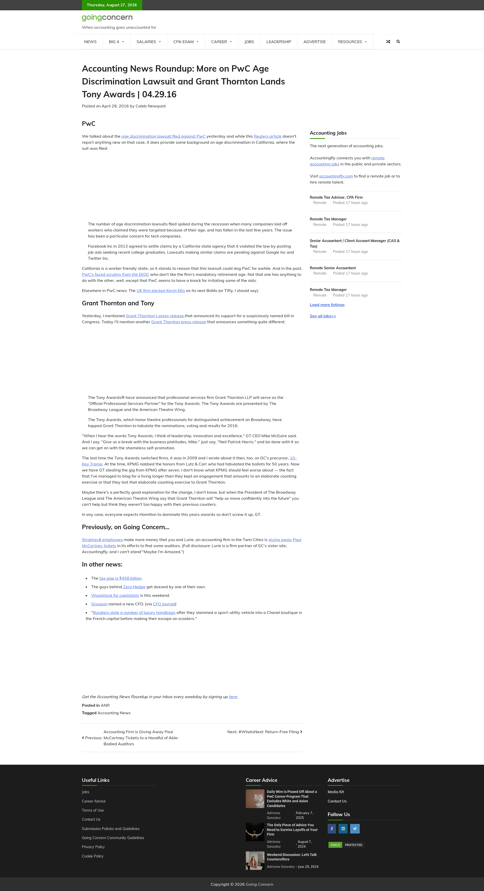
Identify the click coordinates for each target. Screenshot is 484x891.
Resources (350, 41)
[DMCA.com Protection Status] (347, 847)
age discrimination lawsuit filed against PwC (163, 136)
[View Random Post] (388, 41)
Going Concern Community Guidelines (113, 838)
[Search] (398, 41)
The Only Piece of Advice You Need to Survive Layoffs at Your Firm (292, 829)
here (233, 696)
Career (219, 41)
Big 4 (114, 41)
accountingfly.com (336, 176)
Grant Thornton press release (178, 321)
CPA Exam (183, 41)
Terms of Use (93, 810)
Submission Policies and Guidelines (110, 828)
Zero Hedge (134, 586)
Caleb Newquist (151, 105)
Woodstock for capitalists (115, 595)
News (90, 41)
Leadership (278, 41)
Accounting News (114, 712)
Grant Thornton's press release (155, 315)
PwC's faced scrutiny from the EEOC (115, 274)
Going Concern (259, 884)
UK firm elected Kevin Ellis (161, 290)
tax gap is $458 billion (120, 578)
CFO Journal (164, 603)
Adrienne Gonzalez (281, 867)
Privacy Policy (93, 847)
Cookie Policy (93, 856)
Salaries (146, 41)
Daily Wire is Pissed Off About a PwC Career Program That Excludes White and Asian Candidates (292, 799)
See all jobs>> (323, 316)
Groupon (99, 603)
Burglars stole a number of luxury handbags (134, 612)
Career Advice (94, 801)
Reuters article (268, 136)
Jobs (249, 41)
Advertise (315, 41)
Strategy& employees (102, 539)
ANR (105, 705)
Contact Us (91, 819)
